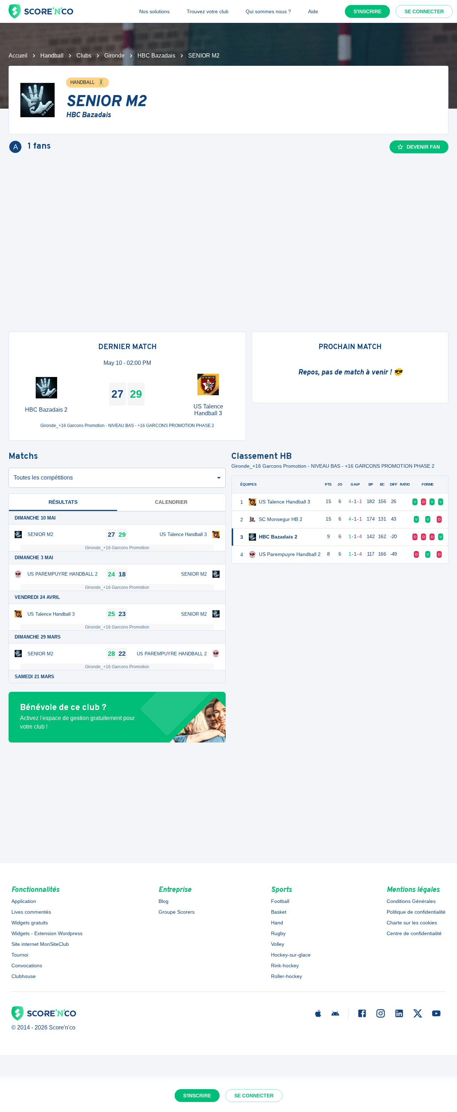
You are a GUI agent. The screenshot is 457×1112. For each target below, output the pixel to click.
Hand (277, 922)
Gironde (114, 56)
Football (280, 901)
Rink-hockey (285, 965)
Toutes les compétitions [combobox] (43, 478)
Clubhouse (23, 976)
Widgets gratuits (29, 922)
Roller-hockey (286, 976)
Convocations (26, 965)
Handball (52, 56)
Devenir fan (423, 147)
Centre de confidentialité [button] (414, 933)
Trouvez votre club (207, 11)
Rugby (278, 933)
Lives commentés (31, 912)
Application (23, 901)
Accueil (18, 56)
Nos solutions (154, 11)
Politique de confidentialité (416, 912)
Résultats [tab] (63, 502)
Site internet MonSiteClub (40, 944)
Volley (277, 944)
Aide (313, 11)
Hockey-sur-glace (291, 955)
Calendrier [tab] (171, 502)
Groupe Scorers (177, 912)
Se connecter (424, 11)
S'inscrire (367, 11)
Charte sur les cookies (412, 922)
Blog (164, 901)
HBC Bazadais (156, 56)
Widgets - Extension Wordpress (46, 933)
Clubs (83, 56)
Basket (278, 912)
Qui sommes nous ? (268, 11)
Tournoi (19, 955)
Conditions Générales (411, 901)
